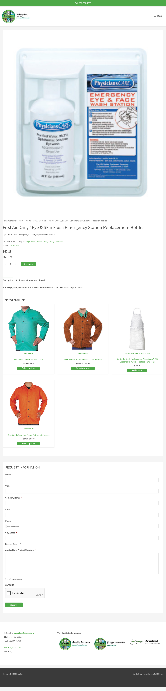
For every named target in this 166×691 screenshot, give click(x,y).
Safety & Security (16, 221)
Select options (28, 368)
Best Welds (29, 353)
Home (5, 221)
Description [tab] (8, 280)
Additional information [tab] (26, 280)
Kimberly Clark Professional (137, 353)
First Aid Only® (14, 245)
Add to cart (29, 264)
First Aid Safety (31, 221)
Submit (14, 605)
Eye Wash (42, 221)
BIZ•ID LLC (159, 674)
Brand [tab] (42, 280)
